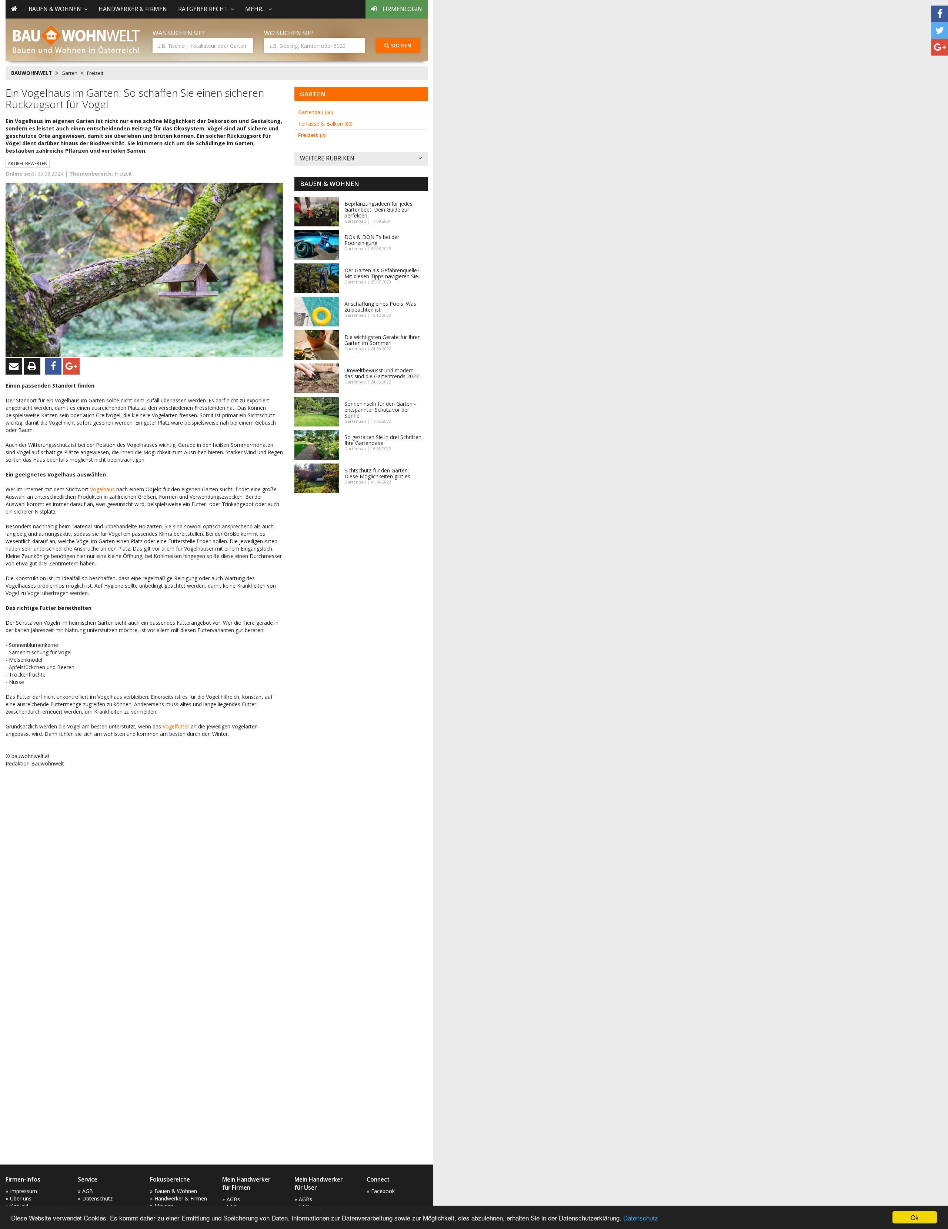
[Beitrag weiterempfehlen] (14, 366)
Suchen (400, 45)
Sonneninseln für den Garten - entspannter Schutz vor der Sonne (380, 409)
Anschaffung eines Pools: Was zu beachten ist (380, 306)
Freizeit (95, 73)
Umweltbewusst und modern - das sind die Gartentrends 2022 (381, 373)
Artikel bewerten (27, 163)
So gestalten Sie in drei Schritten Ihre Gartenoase (382, 440)
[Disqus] (144, 867)
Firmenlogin (402, 9)
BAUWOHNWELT (31, 73)
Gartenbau (315, 112)
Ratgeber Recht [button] (203, 9)
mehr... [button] (255, 9)
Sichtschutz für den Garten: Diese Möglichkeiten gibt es (377, 473)
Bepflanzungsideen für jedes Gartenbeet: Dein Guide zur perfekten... (378, 209)
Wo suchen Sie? (289, 33)
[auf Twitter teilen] (939, 30)
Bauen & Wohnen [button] (55, 9)
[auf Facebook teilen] (939, 14)
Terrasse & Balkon (325, 123)
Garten (69, 73)
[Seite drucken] (32, 366)
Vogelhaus (102, 489)
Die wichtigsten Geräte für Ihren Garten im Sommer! (382, 339)
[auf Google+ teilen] (939, 47)
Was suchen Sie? (179, 33)
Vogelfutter (176, 726)
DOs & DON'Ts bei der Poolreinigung (371, 239)
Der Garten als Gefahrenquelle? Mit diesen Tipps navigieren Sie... (382, 273)
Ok (915, 1217)
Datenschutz (640, 1217)
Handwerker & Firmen (133, 9)
